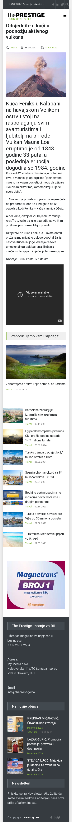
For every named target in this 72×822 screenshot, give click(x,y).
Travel (14, 47)
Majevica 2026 (35, 728)
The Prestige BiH (31, 817)
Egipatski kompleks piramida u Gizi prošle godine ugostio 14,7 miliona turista (45, 435)
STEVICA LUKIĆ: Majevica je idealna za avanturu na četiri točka (44, 765)
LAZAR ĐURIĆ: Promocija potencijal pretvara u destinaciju (44, 744)
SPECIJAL (32, 732)
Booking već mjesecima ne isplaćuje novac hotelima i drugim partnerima (43, 497)
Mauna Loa (51, 47)
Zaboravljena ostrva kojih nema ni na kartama (35, 384)
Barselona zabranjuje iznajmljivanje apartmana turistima (41, 414)
